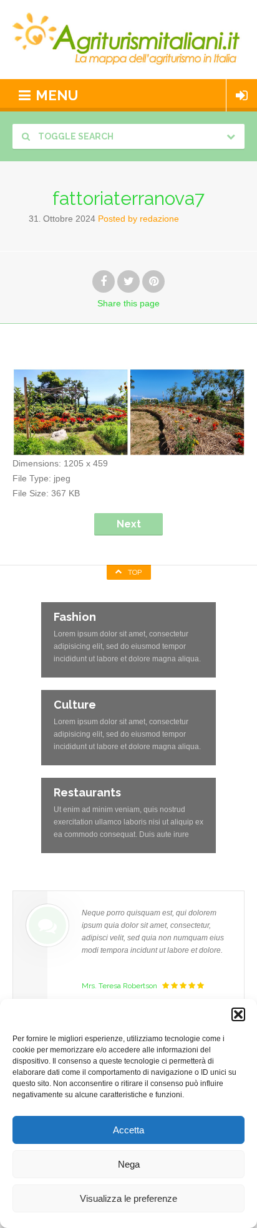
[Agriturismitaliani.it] (128, 39)
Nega (129, 1164)
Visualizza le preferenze (128, 1198)
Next (129, 524)
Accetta (128, 1130)
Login (241, 95)
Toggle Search (75, 136)
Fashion (75, 616)
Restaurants (87, 792)
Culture (75, 704)
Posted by (138, 219)
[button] (238, 1014)
